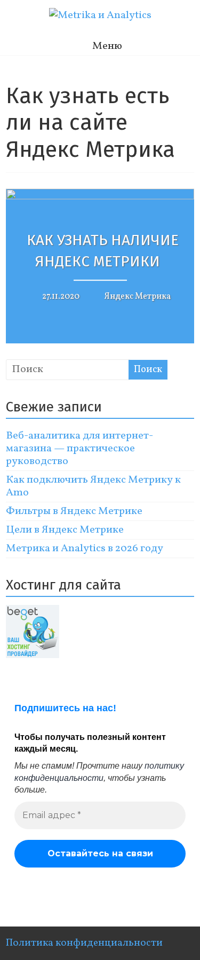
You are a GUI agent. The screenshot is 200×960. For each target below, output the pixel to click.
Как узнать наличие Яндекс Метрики (103, 251)
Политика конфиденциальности (84, 943)
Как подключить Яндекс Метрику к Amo (93, 486)
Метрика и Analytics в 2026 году (84, 548)
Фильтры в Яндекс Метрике (74, 511)
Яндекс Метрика (138, 296)
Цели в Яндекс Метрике (65, 530)
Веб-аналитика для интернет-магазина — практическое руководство (79, 448)
